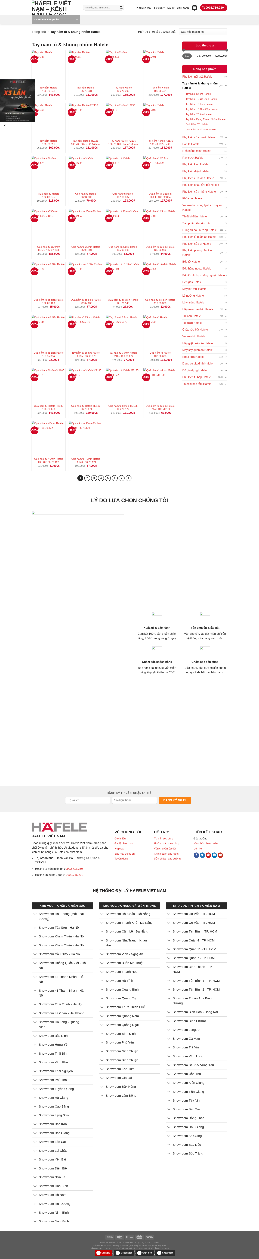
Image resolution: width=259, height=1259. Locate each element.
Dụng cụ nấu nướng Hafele (199, 230)
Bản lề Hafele (190, 144)
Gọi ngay (105, 1253)
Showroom (167, 1253)
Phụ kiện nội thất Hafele (197, 76)
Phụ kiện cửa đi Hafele (196, 243)
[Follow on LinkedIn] (214, 855)
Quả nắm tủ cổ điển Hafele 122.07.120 (49, 301)
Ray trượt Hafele (192, 157)
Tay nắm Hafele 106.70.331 (85, 89)
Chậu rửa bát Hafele (195, 329)
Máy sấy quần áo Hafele (197, 349)
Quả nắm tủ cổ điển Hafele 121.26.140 (123, 301)
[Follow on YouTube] (220, 855)
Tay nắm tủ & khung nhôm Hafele (200, 86)
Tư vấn (158, 7)
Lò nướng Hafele (193, 295)
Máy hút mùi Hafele (194, 288)
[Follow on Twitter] (202, 855)
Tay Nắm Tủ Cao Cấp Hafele (202, 109)
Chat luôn (147, 1253)
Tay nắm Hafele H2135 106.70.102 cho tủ (160, 142)
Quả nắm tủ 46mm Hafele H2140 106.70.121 (85, 460)
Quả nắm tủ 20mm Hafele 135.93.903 (123, 248)
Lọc (187, 56)
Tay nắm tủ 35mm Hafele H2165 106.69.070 (86, 354)
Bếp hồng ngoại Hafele (196, 268)
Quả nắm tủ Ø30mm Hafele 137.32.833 (48, 248)
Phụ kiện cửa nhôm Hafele (199, 191)
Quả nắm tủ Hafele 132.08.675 (48, 195)
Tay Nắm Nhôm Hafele (198, 93)
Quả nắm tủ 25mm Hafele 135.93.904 (85, 248)
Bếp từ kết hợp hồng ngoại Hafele (203, 275)
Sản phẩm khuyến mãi (196, 223)
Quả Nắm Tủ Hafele (197, 124)
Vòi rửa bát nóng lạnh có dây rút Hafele (202, 207)
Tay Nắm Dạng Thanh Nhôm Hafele (206, 119)
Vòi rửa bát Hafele (193, 336)
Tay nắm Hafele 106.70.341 (48, 89)
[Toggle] (225, 86)
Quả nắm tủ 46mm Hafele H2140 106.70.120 (160, 407)
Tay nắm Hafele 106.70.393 (123, 89)
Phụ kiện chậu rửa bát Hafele (200, 184)
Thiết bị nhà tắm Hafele (196, 383)
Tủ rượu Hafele (192, 322)
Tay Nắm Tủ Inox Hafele (199, 104)
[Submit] (121, 8)
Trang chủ (39, 32)
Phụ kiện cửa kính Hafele (198, 178)
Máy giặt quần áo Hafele (197, 343)
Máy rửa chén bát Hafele (197, 309)
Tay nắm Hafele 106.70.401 (160, 89)
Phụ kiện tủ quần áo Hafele (199, 236)
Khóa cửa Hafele (193, 356)
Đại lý (170, 7)
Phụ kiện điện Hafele (195, 171)
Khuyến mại (144, 7)
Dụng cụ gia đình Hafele (197, 363)
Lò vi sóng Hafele (193, 302)
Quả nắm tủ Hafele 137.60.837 (123, 195)
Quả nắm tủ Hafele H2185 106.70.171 (85, 407)
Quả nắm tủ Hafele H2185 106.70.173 (48, 407)
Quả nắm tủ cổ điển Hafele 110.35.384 (49, 354)
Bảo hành (183, 7)
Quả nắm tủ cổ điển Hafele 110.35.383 (160, 301)
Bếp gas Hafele (192, 282)
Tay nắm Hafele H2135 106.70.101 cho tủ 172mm (123, 142)
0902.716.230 (74, 868)
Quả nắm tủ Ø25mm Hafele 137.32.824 (160, 195)
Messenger (126, 1253)
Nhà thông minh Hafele (196, 150)
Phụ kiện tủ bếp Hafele (196, 377)
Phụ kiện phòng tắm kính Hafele (197, 252)
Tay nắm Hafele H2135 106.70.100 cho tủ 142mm (85, 142)
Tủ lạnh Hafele (191, 316)
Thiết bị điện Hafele (194, 216)
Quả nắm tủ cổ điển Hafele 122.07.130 (86, 301)
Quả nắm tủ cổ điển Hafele (201, 129)
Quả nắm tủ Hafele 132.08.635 (160, 354)
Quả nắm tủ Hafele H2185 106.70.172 (123, 407)
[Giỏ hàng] (194, 8)
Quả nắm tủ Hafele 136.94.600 (85, 195)
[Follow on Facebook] (196, 855)
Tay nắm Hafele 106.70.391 (48, 142)
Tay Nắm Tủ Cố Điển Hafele (201, 98)
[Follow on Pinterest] (208, 855)
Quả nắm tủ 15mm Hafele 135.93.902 (160, 248)
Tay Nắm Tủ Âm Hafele (199, 114)
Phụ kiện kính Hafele (195, 164)
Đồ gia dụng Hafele (194, 370)
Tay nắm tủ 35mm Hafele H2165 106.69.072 (123, 354)
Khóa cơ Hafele (192, 198)
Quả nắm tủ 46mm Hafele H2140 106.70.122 (48, 460)
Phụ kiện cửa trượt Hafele (198, 137)
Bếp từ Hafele (191, 261)
